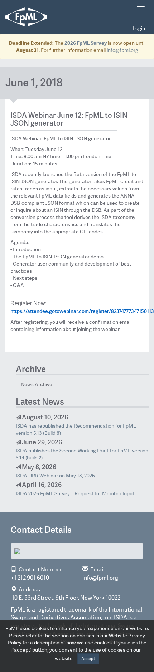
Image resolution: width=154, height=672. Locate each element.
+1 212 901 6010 (30, 577)
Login (139, 28)
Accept (88, 659)
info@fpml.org (122, 50)
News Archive (36, 384)
